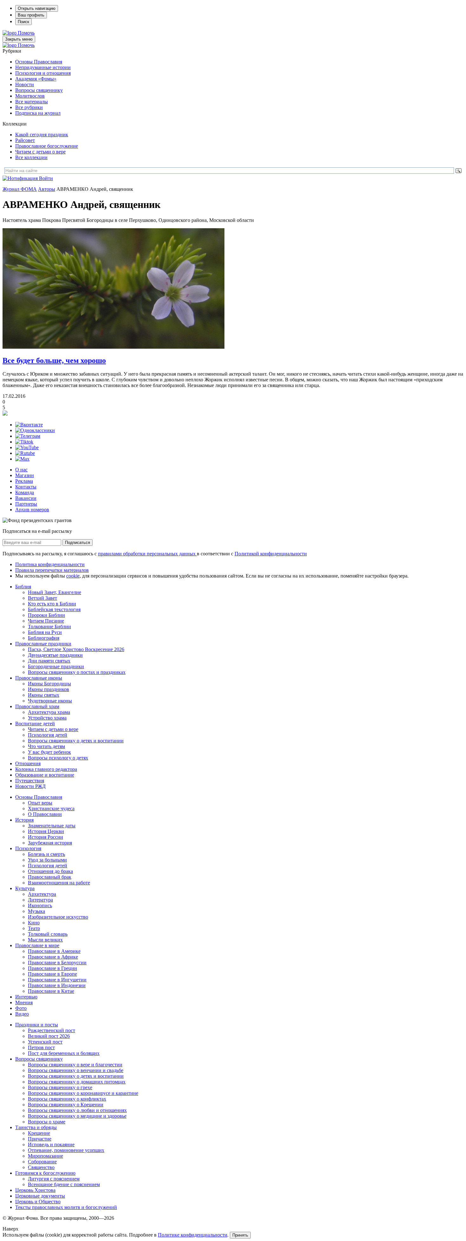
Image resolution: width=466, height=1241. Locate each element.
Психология (28, 848)
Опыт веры (40, 802)
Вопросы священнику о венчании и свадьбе (75, 1070)
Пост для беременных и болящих (64, 1053)
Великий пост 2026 (49, 1036)
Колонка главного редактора (46, 769)
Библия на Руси (45, 632)
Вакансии (25, 498)
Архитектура (42, 894)
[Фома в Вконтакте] (29, 424)
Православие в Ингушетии (57, 979)
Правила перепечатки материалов (52, 570)
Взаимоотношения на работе (59, 882)
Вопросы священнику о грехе (60, 1087)
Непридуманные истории (43, 67)
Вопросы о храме (46, 1121)
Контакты (25, 486)
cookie (73, 575)
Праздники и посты (36, 1024)
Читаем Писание (46, 621)
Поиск (23, 21)
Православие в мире (37, 945)
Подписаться (77, 542)
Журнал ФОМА (20, 189)
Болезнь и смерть (46, 854)
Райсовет (25, 140)
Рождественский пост (51, 1030)
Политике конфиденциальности (192, 1235)
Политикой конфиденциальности (271, 553)
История (24, 820)
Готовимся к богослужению (45, 1173)
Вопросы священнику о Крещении (65, 1104)
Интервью (26, 996)
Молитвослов (30, 96)
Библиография (43, 638)
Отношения (28, 763)
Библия (23, 586)
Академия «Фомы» (35, 78)
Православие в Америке (54, 951)
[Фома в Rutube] (25, 453)
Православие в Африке (53, 957)
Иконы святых (43, 695)
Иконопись (40, 905)
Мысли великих (45, 939)
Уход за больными (47, 860)
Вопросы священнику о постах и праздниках (77, 672)
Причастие (39, 1138)
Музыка (36, 911)
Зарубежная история (50, 842)
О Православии (45, 814)
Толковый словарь (48, 934)
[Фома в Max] (22, 459)
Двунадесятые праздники (55, 655)
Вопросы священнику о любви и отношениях (77, 1110)
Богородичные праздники (56, 666)
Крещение (39, 1133)
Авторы (46, 189)
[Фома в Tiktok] (24, 441)
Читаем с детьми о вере (40, 151)
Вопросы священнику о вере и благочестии (75, 1064)
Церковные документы (40, 1196)
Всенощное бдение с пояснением (64, 1184)
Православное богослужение (46, 146)
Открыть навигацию (36, 8)
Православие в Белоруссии (57, 962)
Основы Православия (38, 61)
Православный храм (37, 706)
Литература (40, 899)
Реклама (24, 481)
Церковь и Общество (38, 1201)
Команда (24, 492)
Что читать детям (46, 746)
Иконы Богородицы (49, 683)
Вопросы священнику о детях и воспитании (76, 740)
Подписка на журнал (38, 113)
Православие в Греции (52, 968)
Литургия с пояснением (54, 1178)
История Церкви (46, 831)
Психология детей (47, 735)
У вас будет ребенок (49, 752)
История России (45, 837)
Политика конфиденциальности (50, 564)
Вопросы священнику (39, 90)
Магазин (24, 475)
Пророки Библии (46, 615)
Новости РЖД (30, 786)
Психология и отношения (43, 73)
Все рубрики (29, 107)
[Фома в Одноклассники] (35, 430)
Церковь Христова (35, 1190)
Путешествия (29, 780)
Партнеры (26, 504)
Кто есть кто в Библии (52, 603)
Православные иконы (38, 678)
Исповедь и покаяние (51, 1144)
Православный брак (49, 877)
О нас (21, 469)
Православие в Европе (52, 974)
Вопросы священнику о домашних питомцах (77, 1081)
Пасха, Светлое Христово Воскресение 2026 (76, 649)
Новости (24, 84)
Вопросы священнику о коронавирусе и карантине (83, 1093)
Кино (34, 922)
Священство (41, 1167)
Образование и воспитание (44, 775)
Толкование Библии (49, 626)
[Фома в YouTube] (27, 447)
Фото (21, 1008)
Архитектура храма (49, 712)
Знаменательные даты (51, 825)
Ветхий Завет (42, 598)
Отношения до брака (50, 871)
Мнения (24, 1002)
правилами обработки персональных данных (147, 553)
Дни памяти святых (49, 660)
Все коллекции (31, 157)
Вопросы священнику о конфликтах (67, 1099)
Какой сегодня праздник (41, 134)
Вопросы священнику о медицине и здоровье (77, 1116)
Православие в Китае (51, 991)
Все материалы (31, 101)
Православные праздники (43, 643)
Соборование (42, 1161)
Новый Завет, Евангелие (54, 592)
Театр (34, 928)
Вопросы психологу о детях (58, 757)
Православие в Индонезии (57, 985)
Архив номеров (32, 509)
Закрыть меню (19, 39)
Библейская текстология (54, 609)
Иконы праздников (48, 689)
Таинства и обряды (36, 1127)
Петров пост (41, 1047)
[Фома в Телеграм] (27, 436)
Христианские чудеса (51, 808)
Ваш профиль (31, 15)
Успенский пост (45, 1041)
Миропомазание (45, 1156)
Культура (25, 888)
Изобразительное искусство (58, 917)
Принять (240, 1235)
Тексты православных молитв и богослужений (66, 1207)
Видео (22, 1014)
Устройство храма (47, 718)
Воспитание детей (35, 723)
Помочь (26, 33)
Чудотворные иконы (50, 700)
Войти (46, 178)
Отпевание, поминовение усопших (66, 1150)
